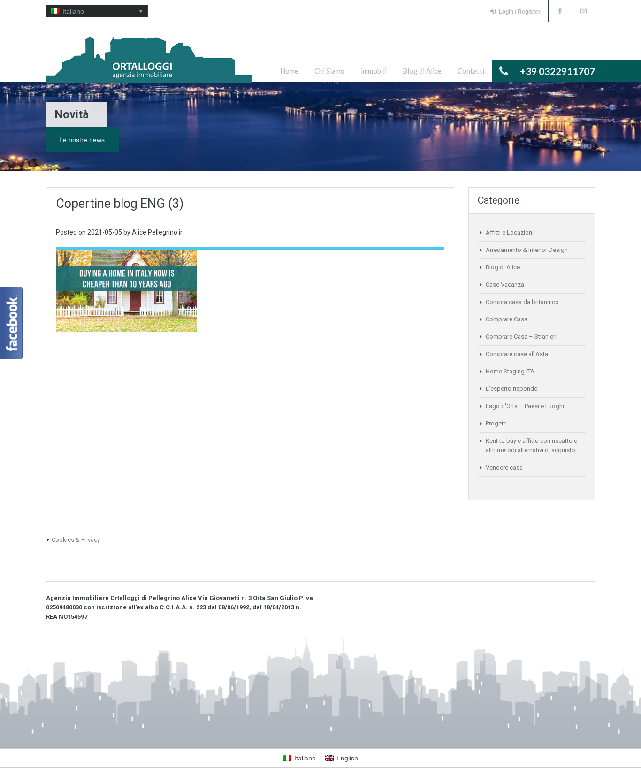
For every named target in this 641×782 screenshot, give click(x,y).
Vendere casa (504, 467)
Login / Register (520, 11)
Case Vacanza (505, 284)
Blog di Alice (422, 71)
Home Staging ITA (510, 371)
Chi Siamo (329, 71)
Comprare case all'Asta (517, 353)
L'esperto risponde (511, 388)
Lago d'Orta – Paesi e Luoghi (525, 406)
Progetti (496, 423)
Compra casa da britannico (522, 301)
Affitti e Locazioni (510, 232)
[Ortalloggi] (149, 64)
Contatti (471, 71)
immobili (374, 71)
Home (289, 71)
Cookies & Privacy (76, 539)
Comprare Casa (506, 319)
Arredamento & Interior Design (527, 249)
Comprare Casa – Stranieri (521, 336)
